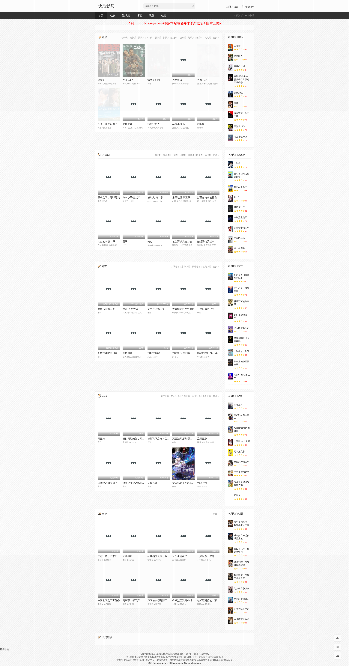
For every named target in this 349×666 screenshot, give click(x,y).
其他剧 (208, 155)
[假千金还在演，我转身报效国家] (230, 523)
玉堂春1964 (239, 126)
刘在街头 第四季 (181, 353)
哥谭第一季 (239, 207)
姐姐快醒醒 (154, 353)
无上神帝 (202, 482)
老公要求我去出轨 (182, 241)
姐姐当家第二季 (106, 309)
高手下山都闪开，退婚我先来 (138, 600)
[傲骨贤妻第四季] (230, 229)
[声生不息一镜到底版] (230, 289)
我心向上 (202, 124)
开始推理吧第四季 (107, 353)
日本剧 (183, 155)
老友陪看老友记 (241, 328)
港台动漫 (206, 396)
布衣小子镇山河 (131, 197)
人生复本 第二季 (106, 241)
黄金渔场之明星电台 (183, 309)
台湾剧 (174, 155)
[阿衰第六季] (230, 452)
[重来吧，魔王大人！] (230, 416)
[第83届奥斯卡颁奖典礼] (230, 339)
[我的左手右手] (230, 188)
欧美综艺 (206, 266)
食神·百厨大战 (130, 309)
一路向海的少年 (205, 309)
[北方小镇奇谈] (230, 138)
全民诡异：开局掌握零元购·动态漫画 (192, 482)
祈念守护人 (154, 124)
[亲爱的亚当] (230, 239)
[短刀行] (230, 198)
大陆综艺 (175, 266)
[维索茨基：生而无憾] (230, 114)
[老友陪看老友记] (230, 329)
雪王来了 (102, 438)
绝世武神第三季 (241, 462)
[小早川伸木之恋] (230, 473)
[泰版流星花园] (230, 218)
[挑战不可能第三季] (230, 302)
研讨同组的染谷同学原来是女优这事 (142, 438)
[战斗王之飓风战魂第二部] (230, 483)
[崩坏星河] (230, 406)
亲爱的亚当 (239, 238)
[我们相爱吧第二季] (230, 316)
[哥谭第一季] (230, 208)
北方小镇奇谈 (240, 136)
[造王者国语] (230, 249)
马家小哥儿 (178, 124)
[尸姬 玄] (230, 496)
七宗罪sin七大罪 (242, 441)
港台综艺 (185, 266)
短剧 (104, 513)
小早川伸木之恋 (241, 472)
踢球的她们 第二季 (207, 353)
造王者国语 (239, 248)
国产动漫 (164, 396)
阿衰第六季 (239, 451)
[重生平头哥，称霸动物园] (230, 550)
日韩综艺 (196, 266)
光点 (150, 241)
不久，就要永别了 (107, 124)
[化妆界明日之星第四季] (230, 174)
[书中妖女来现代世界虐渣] (230, 536)
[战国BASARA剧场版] (230, 429)
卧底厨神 (127, 353)
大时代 (237, 163)
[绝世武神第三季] (230, 463)
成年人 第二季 (155, 197)
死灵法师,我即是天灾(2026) (187, 438)
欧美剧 (199, 155)
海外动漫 (196, 396)
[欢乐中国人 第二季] (230, 376)
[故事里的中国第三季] (230, 362)
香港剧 (166, 155)
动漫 (104, 396)
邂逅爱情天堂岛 (205, 241)
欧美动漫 (185, 396)
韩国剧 (191, 155)
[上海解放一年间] (230, 352)
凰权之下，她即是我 (109, 197)
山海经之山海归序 (107, 482)
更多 (215, 155)
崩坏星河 (238, 404)
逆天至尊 (202, 438)
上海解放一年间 (241, 351)
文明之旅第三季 (156, 309)
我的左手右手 (240, 187)
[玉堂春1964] (230, 127)
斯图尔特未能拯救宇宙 (209, 197)
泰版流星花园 (240, 217)
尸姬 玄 (237, 495)
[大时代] (230, 164)
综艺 (139, 15)
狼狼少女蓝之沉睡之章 (135, 482)
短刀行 (237, 197)
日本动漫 (175, 396)
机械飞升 (152, 482)
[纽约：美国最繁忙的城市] (230, 276)
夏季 (125, 241)
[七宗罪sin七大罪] (230, 442)
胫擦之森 (127, 124)
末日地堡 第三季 (181, 197)
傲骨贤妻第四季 (241, 228)
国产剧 (158, 155)
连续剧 (106, 154)
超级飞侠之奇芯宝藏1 (159, 438)
